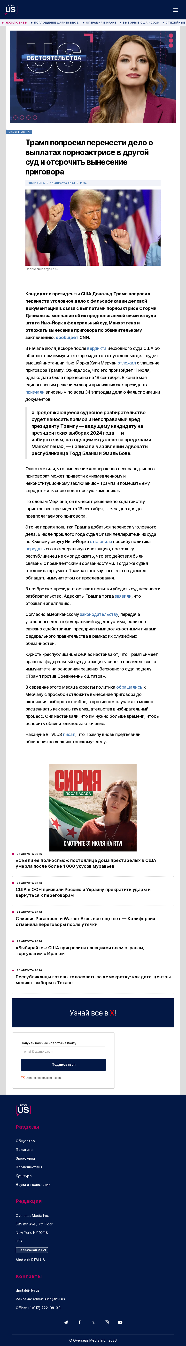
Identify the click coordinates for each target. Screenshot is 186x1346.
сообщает (67, 337)
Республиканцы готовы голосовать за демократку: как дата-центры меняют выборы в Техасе (93, 979)
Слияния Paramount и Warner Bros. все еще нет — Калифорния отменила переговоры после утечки (85, 921)
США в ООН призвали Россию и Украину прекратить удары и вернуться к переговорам (83, 892)
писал (69, 734)
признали (35, 392)
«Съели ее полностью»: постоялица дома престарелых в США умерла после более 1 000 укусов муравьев (86, 863)
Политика (36, 183)
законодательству (99, 614)
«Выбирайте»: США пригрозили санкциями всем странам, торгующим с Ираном (80, 950)
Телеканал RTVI (32, 1250)
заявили (123, 596)
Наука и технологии (33, 1185)
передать (35, 548)
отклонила (101, 541)
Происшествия (29, 1167)
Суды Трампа (19, 131)
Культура (23, 1176)
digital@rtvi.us (28, 1290)
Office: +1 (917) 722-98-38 (38, 1308)
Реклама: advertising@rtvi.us (40, 1299)
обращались (129, 687)
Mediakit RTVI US (30, 1260)
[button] (175, 10)
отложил (126, 362)
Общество (25, 1141)
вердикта (97, 348)
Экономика (25, 1158)
